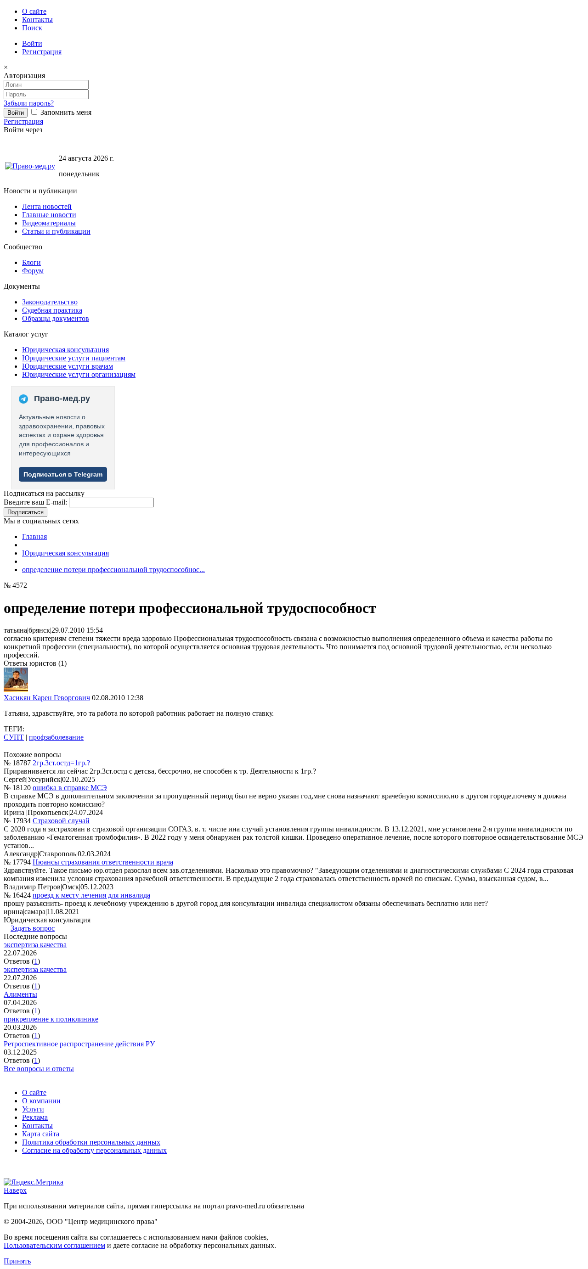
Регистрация (42, 52)
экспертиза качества (35, 945)
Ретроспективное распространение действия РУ (79, 1044)
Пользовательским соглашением (54, 1245)
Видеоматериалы (49, 223)
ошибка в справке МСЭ (70, 788)
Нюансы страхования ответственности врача (103, 862)
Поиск (32, 28)
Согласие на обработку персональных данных (94, 1150)
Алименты (20, 994)
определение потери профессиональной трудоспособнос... (113, 569)
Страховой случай (61, 821)
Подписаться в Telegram (62, 474)
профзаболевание (56, 737)
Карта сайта (40, 1134)
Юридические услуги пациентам (73, 358)
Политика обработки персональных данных (91, 1142)
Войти (32, 43)
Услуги (33, 1109)
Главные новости (49, 215)
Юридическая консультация (65, 350)
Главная (34, 536)
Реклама (35, 1117)
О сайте (34, 11)
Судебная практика (52, 310)
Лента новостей (47, 206)
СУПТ (14, 737)
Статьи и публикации (56, 231)
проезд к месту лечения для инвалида (91, 895)
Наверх (15, 1190)
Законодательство (50, 302)
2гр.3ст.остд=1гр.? (61, 763)
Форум (33, 271)
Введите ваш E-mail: (35, 502)
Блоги (31, 262)
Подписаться (25, 512)
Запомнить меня (65, 112)
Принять (17, 1261)
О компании (41, 1101)
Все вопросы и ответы (39, 1068)
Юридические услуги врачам (67, 366)
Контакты (37, 19)
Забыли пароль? (29, 103)
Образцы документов (55, 318)
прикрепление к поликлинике (51, 1019)
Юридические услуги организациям (79, 374)
